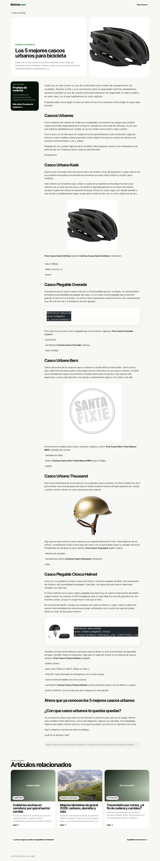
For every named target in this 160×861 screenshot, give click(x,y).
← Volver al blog (18, 13)
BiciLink (18, 4)
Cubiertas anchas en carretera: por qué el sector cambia (31, 808)
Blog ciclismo (142, 5)
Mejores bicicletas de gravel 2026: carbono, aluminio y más (79, 808)
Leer (16, 825)
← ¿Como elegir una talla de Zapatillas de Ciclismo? (33, 840)
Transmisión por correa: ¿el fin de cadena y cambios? (125, 806)
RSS (33, 856)
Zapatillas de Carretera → (137, 840)
